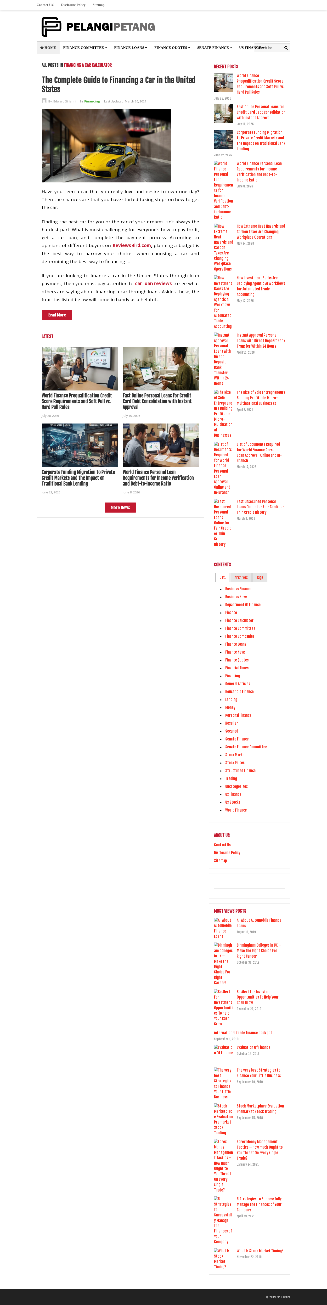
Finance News (235, 652)
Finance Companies (239, 636)
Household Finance (239, 691)
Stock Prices (235, 762)
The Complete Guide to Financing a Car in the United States (119, 84)
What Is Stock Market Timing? (260, 1251)
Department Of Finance (243, 604)
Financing (92, 101)
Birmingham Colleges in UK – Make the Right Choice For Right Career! (259, 951)
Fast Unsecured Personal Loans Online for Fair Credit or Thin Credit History (260, 507)
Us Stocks (232, 802)
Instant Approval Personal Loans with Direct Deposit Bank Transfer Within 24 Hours (261, 341)
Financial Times (237, 668)
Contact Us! (45, 5)
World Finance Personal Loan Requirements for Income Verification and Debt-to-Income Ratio (158, 478)
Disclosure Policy (73, 5)
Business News (236, 596)
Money (230, 707)
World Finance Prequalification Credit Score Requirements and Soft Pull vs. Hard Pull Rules (77, 401)
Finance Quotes (170, 48)
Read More (57, 314)
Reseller (231, 723)
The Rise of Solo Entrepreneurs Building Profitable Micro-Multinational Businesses (261, 398)
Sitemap (99, 5)
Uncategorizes (236, 786)
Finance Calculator (239, 620)
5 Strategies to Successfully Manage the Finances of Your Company (259, 1204)
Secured (231, 731)
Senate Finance (213, 48)
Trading (231, 778)
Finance (231, 612)
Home (50, 48)
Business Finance (238, 589)
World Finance (236, 810)
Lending (231, 699)
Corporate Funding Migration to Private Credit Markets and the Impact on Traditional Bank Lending (78, 478)
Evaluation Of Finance (254, 1047)
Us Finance (250, 48)
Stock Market (235, 754)
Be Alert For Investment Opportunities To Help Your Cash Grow (258, 997)
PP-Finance (283, 1297)
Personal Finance (238, 715)
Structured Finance (240, 770)
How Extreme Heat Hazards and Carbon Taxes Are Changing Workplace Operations (261, 232)
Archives (241, 577)
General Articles (237, 683)
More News (120, 507)
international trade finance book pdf (243, 1032)
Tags (259, 577)
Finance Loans (129, 48)
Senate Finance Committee (246, 747)
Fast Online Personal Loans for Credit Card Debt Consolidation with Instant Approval (157, 401)
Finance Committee (83, 48)
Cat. (223, 577)
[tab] (222, 577)
